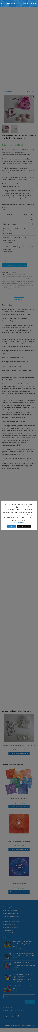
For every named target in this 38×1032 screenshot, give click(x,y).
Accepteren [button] (11, 526)
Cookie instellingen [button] (19, 523)
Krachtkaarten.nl (10, 3)
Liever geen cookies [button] (24, 526)
